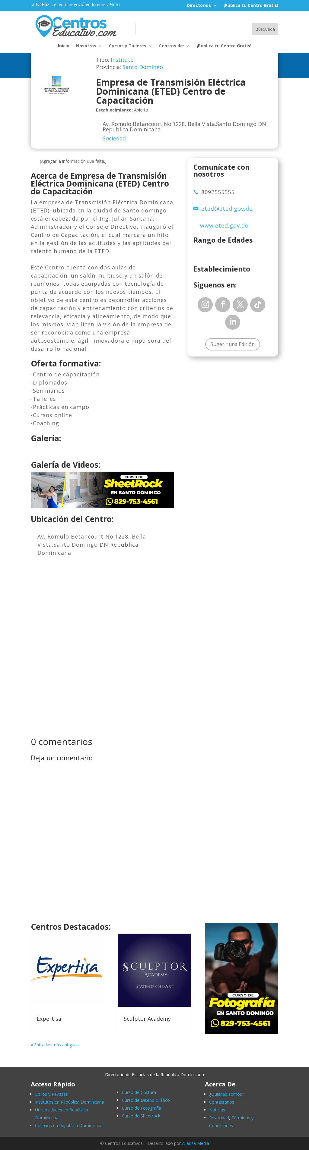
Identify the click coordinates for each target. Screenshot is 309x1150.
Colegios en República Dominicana (69, 1125)
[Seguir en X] (240, 304)
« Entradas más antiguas (55, 1045)
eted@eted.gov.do (227, 208)
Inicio (63, 46)
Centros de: (171, 46)
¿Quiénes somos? (226, 1094)
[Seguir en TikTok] (257, 304)
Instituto (122, 59)
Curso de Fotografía (141, 1108)
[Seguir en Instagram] (205, 304)
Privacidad (219, 1117)
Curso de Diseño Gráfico (146, 1100)
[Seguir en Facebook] (222, 304)
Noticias (217, 1110)
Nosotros (86, 46)
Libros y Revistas (51, 1094)
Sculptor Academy (147, 1018)
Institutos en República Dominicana (69, 1102)
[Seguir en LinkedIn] (232, 322)
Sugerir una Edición (233, 344)
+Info (114, 4)
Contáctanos (221, 1102)
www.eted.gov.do (224, 225)
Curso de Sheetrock (141, 1116)
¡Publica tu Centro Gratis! (251, 5)
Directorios (199, 5)
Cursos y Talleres (127, 46)
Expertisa (49, 1018)
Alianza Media (195, 1143)
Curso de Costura (139, 1092)
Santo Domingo (143, 67)
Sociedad (114, 138)
